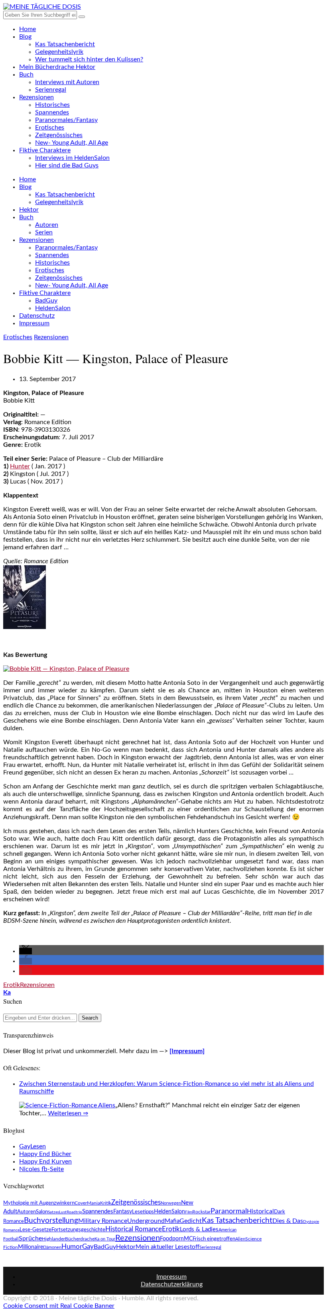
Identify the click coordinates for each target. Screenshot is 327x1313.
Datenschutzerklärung (172, 1284)
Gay (88, 1246)
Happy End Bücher (45, 1154)
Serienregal (50, 89)
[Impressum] (187, 1051)
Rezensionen (36, 97)
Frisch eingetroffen (214, 1239)
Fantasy (122, 1212)
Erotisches (49, 127)
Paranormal (229, 1211)
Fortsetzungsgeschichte (78, 1229)
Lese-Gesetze (35, 1229)
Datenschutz (37, 316)
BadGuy (46, 300)
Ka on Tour (105, 1239)
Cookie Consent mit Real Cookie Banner (58, 1306)
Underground (146, 1221)
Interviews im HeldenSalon (72, 158)
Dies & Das (287, 1221)
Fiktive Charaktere (45, 150)
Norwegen (171, 1203)
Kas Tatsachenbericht (65, 44)
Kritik (105, 1203)
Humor (71, 1246)
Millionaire (30, 1247)
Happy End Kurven (45, 1161)
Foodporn (172, 1239)
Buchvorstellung (51, 1221)
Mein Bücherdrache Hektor (57, 67)
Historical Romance (133, 1229)
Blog (25, 36)
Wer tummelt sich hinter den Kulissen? (89, 59)
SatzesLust (57, 1212)
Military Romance (102, 1221)
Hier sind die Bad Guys (66, 165)
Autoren (46, 225)
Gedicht (190, 1221)
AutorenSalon (32, 1212)
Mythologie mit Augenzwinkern (39, 1203)
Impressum (34, 323)
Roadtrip (74, 1212)
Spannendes (52, 112)
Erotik (11, 985)
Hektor (29, 209)
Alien (240, 1239)
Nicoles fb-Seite (41, 1169)
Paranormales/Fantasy (66, 120)
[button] (25, 951)
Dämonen (52, 1247)
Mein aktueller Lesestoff (167, 1247)
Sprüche (30, 1238)
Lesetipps (143, 1212)
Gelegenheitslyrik (59, 52)
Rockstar (201, 1212)
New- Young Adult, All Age (71, 143)
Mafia (172, 1221)
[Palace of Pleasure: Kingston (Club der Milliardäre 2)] (24, 627)
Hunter (20, 466)
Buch (26, 74)
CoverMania (87, 1203)
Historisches (52, 105)
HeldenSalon (53, 308)
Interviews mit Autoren (67, 82)
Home (27, 29)
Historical (260, 1211)
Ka (7, 992)
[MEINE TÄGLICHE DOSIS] (42, 7)
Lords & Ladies (199, 1229)
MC (188, 1239)
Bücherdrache (80, 1238)
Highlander (53, 1239)
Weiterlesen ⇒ (68, 1113)
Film (188, 1212)
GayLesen (32, 1146)
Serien (44, 232)
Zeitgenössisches (59, 135)
